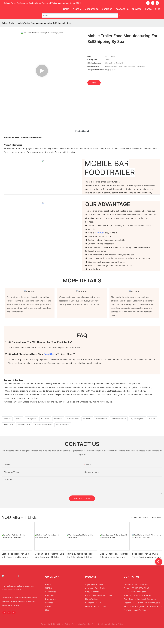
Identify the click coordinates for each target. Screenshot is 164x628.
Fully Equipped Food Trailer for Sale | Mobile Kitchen (80, 555)
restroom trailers (101, 419)
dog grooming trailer (137, 419)
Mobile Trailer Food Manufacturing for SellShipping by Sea (44, 23)
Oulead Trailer (8, 23)
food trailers (45, 419)
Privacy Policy (116, 624)
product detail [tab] (82, 131)
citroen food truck (24, 425)
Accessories (156, 517)
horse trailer (58, 419)
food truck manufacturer (43, 425)
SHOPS (146, 517)
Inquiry (94, 83)
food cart (49, 354)
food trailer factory (62, 425)
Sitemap (105, 624)
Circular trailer (135, 517)
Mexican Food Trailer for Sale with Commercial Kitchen (49, 555)
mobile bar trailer (72, 419)
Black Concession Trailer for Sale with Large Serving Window (114, 556)
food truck (99, 233)
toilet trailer (87, 419)
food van (18, 419)
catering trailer (31, 419)
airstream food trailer (119, 419)
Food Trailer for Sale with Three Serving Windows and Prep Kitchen (146, 556)
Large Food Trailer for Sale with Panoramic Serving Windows (15, 556)
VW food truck (8, 425)
